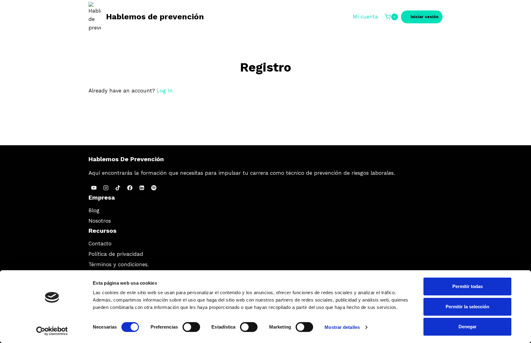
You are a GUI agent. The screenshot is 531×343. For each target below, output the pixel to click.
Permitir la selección (467, 306)
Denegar (467, 326)
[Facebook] (129, 187)
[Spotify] (153, 187)
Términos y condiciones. (118, 264)
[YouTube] (93, 187)
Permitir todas (467, 286)
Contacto (100, 243)
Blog (94, 210)
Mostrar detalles (342, 327)
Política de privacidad (115, 254)
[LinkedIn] (141, 187)
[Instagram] (105, 187)
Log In (165, 91)
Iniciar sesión (425, 16)
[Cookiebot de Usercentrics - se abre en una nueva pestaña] (52, 331)
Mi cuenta (365, 17)
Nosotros (99, 221)
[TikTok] (117, 187)
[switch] (191, 327)
